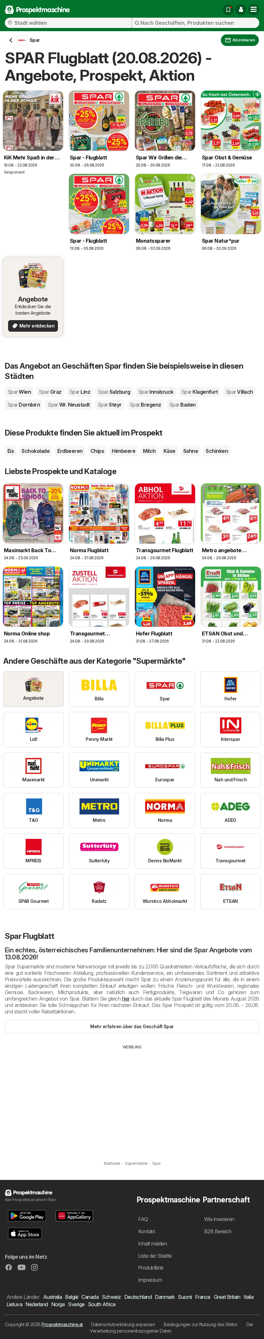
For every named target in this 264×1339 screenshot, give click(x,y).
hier (126, 998)
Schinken (217, 451)
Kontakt (146, 1231)
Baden (182, 404)
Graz (50, 392)
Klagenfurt (199, 392)
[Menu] (253, 9)
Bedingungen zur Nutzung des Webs (200, 1324)
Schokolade (36, 451)
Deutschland (138, 1297)
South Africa (102, 1304)
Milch (149, 451)
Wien (19, 392)
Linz (79, 392)
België (71, 1297)
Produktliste (151, 1267)
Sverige (76, 1304)
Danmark (164, 1297)
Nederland (36, 1304)
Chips (97, 451)
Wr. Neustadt (69, 404)
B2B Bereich (217, 1231)
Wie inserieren (219, 1219)
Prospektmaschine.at (62, 1324)
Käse (169, 451)
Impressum (150, 1280)
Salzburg (114, 392)
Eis (10, 451)
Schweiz (111, 1297)
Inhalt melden (152, 1243)
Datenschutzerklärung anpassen (123, 1324)
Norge (58, 1304)
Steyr (110, 404)
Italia (248, 1297)
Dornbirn (23, 404)
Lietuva (14, 1304)
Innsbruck (156, 392)
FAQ (143, 1219)
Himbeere (123, 451)
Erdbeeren (69, 451)
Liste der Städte (155, 1256)
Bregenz (145, 404)
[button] (240, 9)
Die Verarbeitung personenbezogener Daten (171, 1328)
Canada (90, 1297)
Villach (239, 392)
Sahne (190, 451)
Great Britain (227, 1297)
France (203, 1297)
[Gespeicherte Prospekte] (228, 9)
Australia (52, 1297)
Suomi (185, 1297)
